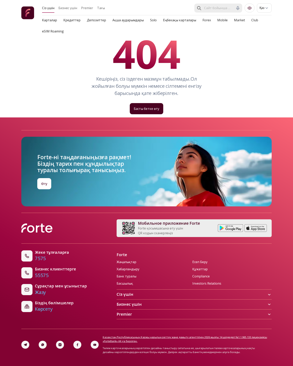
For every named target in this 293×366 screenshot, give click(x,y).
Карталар (49, 20)
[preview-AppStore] (255, 228)
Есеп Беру (199, 262)
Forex (207, 20)
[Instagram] (60, 345)
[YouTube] (95, 345)
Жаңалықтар (126, 262)
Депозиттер (96, 20)
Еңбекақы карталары (179, 20)
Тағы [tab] (101, 8)
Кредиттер (72, 20)
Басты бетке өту (146, 108)
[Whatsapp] (43, 345)
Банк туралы (126, 276)
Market (239, 20)
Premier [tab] (87, 8)
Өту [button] (44, 184)
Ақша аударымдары (128, 20)
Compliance (201, 276)
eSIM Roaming (53, 31)
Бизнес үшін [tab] (67, 8)
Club (254, 20)
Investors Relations (206, 283)
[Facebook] (77, 345)
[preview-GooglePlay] (230, 228)
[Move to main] (27, 13)
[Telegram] (25, 345)
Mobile (222, 20)
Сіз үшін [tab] (48, 8)
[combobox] (218, 8)
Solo (153, 20)
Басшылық (125, 283)
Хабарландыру (128, 269)
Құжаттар (200, 269)
